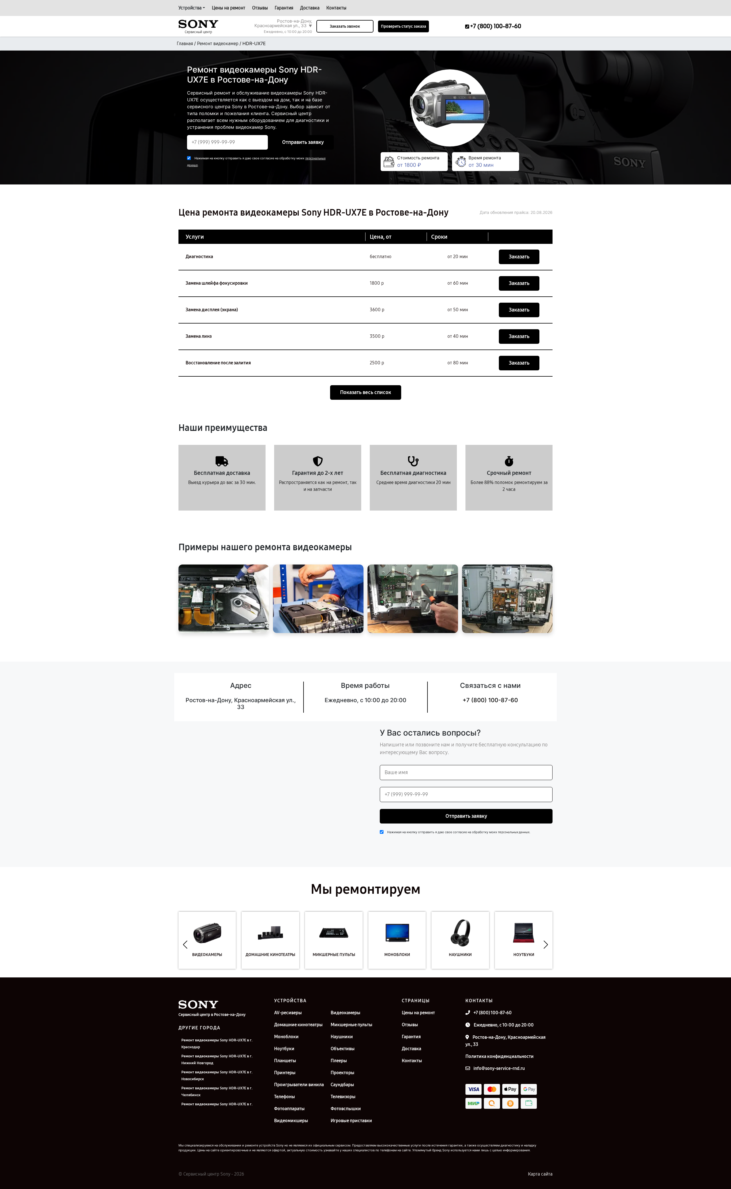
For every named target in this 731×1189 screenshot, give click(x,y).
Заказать (519, 257)
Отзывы (260, 8)
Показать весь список (365, 392)
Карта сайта (540, 1174)
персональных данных (513, 832)
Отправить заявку (303, 142)
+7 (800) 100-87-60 (490, 700)
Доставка (310, 8)
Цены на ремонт (228, 8)
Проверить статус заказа (403, 26)
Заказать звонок (345, 26)
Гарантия (284, 8)
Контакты (336, 8)
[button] (185, 944)
